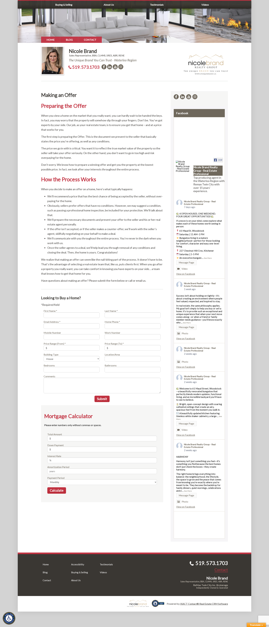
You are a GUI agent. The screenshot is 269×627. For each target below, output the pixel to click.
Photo (185, 333)
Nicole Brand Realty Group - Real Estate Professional (200, 202)
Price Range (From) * (55, 343)
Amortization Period (58, 466)
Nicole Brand (83, 51)
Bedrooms (49, 365)
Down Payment (55, 445)
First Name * (50, 310)
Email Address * (52, 321)
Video (185, 268)
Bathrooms (111, 365)
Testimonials (157, 4)
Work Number (112, 332)
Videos (205, 4)
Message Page (186, 262)
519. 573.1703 (85, 67)
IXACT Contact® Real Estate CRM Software (204, 603)
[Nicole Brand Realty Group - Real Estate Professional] (183, 166)
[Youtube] (115, 66)
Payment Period (55, 477)
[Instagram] (120, 66)
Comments (49, 376)
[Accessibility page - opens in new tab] (159, 605)
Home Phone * (112, 321)
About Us (109, 4)
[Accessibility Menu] (9, 618)
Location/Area (112, 354)
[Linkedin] (109, 66)
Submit (102, 399)
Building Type (51, 354)
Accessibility (77, 564)
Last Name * (111, 310)
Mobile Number (52, 332)
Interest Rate (54, 456)
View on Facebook (185, 273)
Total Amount (54, 434)
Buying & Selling (63, 4)
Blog (69, 39)
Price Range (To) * (114, 343)
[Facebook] (103, 66)
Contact (90, 39)
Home (51, 39)
